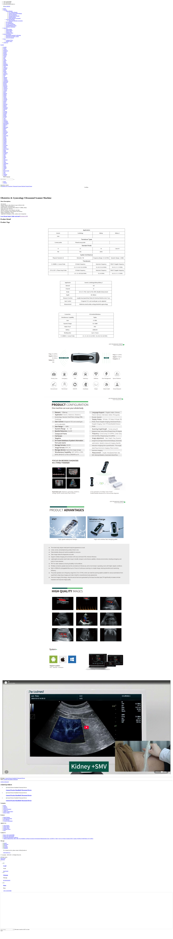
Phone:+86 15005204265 (8, 836)
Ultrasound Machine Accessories (16, 20)
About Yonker (9, 29)
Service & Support (7, 34)
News (4, 39)
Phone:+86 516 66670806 (8, 835)
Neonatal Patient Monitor (14, 15)
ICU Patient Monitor (13, 12)
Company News (9, 40)
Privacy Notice (6, 812)
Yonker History (9, 30)
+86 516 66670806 (7, 890)
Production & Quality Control (12, 36)
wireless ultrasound (5, 781)
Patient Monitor (9, 11)
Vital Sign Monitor (13, 14)
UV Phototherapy (10, 23)
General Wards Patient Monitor (15, 13)
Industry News (9, 41)
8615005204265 (6, 880)
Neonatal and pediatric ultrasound (10, 779)
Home (4, 8)
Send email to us (6, 852)
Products (5, 9)
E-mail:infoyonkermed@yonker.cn (10, 837)
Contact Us (5, 42)
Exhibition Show (9, 32)
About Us (5, 28)
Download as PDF (24, 216)
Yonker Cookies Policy (8, 811)
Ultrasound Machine (10, 19)
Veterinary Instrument (10, 26)
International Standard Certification (13, 35)
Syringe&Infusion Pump (11, 25)
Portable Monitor (12, 17)
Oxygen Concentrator (10, 24)
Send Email (3, 858)
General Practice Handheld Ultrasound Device (15, 778)
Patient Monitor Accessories (15, 18)
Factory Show (9, 31)
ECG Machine (9, 22)
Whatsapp (3, 859)
